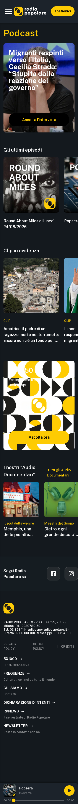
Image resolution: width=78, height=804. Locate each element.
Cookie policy (38, 646)
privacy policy (9, 646)
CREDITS (68, 646)
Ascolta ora (39, 437)
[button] (8, 11)
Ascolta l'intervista (39, 119)
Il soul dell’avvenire (18, 523)
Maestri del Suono (59, 523)
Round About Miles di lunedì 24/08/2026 (28, 224)
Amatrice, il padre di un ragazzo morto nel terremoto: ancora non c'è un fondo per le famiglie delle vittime (31, 334)
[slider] (13, 800)
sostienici (63, 11)
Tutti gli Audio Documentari (59, 472)
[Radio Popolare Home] (30, 11)
